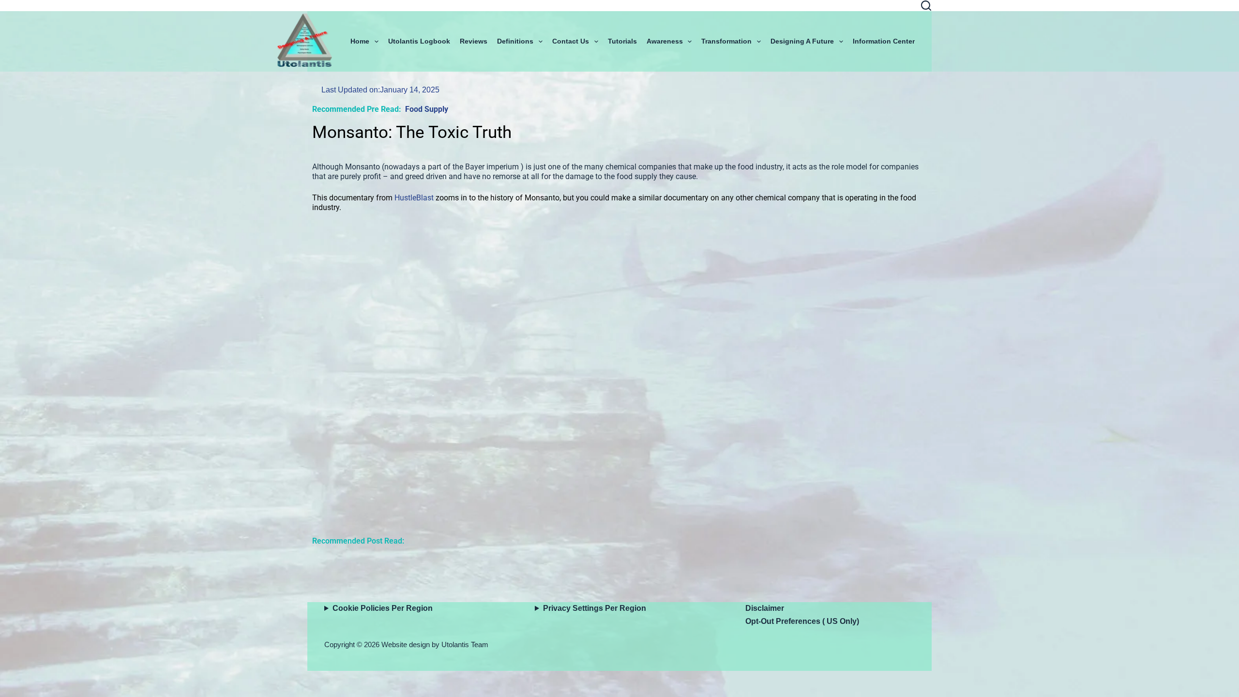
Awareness (665, 41)
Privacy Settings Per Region (594, 608)
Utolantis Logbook (419, 41)
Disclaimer (764, 608)
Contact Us (570, 41)
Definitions (515, 41)
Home (359, 41)
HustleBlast (414, 197)
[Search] (926, 5)
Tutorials (622, 41)
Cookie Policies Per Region (382, 608)
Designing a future (802, 41)
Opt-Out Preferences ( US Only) (802, 621)
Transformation (726, 41)
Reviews (473, 41)
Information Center (884, 41)
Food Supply (426, 109)
